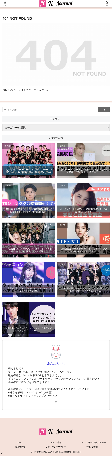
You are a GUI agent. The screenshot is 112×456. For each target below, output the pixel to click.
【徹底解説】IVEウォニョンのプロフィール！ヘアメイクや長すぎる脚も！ (29, 289)
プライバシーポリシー (56, 447)
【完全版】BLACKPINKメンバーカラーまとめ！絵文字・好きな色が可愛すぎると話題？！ (29, 250)
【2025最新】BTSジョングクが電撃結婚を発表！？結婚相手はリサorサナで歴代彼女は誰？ (28, 210)
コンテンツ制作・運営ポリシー (91, 442)
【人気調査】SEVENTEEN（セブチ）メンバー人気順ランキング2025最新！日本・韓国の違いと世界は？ (28, 170)
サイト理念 (56, 442)
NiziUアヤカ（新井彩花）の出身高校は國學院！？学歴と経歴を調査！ (83, 210)
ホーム (20, 442)
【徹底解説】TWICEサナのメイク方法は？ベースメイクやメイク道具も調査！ (83, 250)
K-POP (8, 146)
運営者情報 (20, 447)
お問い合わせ (92, 447)
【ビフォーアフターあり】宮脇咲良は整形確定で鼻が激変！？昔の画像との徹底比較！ (83, 170)
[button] (103, 397)
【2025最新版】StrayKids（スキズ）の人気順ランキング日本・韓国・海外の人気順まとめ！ (83, 289)
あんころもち (56, 363)
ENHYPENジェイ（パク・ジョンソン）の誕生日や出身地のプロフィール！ (28, 329)
